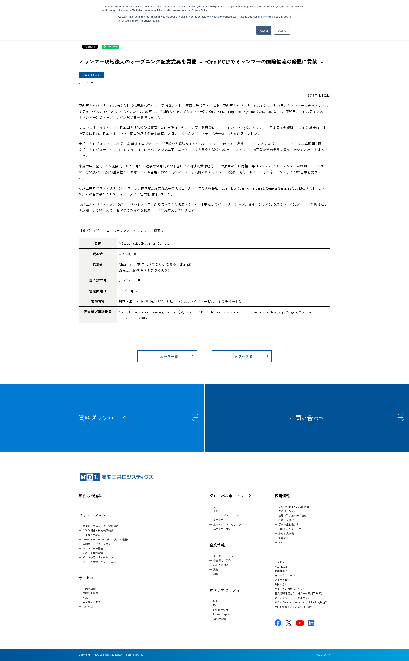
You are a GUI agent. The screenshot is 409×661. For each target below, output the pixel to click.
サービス (86, 578)
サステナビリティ (224, 590)
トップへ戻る (242, 356)
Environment (220, 609)
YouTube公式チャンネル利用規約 (294, 606)
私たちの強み (90, 496)
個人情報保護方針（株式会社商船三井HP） (299, 593)
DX (214, 605)
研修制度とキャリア (289, 529)
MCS (85, 597)
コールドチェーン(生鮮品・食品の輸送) (105, 539)
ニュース (280, 557)
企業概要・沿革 (222, 560)
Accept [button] (264, 30)
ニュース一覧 (167, 356)
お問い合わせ (307, 417)
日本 (215, 506)
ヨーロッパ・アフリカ (226, 515)
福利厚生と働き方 (288, 524)
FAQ (280, 542)
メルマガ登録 (282, 580)
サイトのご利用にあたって (290, 589)
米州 (215, 511)
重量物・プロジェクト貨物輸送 (100, 526)
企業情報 (217, 545)
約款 (215, 574)
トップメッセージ (223, 556)
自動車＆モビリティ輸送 (97, 544)
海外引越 (88, 606)
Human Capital (221, 614)
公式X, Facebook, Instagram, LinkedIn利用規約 (301, 602)
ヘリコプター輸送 (93, 548)
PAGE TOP (321, 654)
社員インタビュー (288, 520)
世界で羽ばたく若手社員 (292, 515)
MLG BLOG (281, 566)
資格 (215, 569)
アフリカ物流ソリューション (99, 561)
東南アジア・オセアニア (227, 524)
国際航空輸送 (90, 588)
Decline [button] (282, 30)
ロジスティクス (92, 602)
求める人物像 (286, 533)
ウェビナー (281, 562)
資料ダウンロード (102, 417)
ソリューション (92, 515)
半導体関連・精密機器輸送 (98, 530)
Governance (219, 618)
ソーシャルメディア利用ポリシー (294, 597)
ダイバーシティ (287, 511)
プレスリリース (91, 75)
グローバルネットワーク (230, 496)
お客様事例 (281, 571)
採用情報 (282, 496)
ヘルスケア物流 (92, 535)
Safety (216, 600)
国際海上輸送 (90, 593)
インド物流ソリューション (98, 557)
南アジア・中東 (222, 529)
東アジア (218, 520)
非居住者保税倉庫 (93, 553)
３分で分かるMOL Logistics (293, 506)
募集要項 (283, 538)
